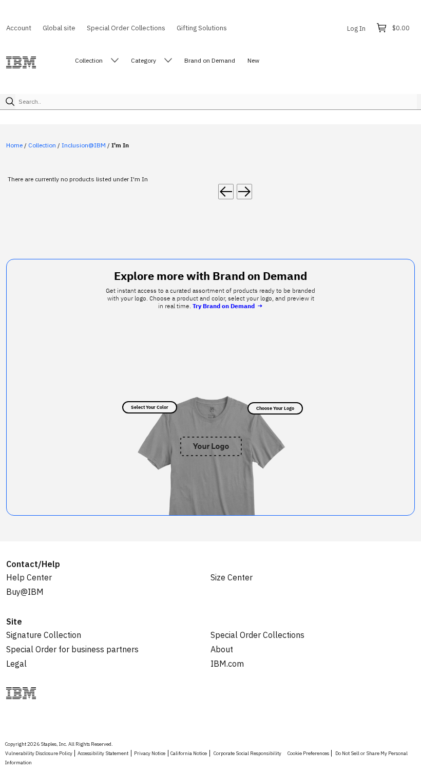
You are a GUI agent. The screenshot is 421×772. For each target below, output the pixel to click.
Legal (16, 663)
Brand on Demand (209, 60)
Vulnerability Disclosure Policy (38, 753)
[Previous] (226, 191)
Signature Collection (43, 635)
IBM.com (227, 663)
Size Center (231, 577)
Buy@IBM (25, 592)
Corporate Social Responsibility (247, 753)
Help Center (29, 577)
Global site (59, 27)
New (253, 60)
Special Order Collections (126, 27)
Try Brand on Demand (227, 306)
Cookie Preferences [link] (308, 753)
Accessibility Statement (103, 753)
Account (18, 27)
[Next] (244, 191)
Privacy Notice (149, 753)
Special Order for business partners (72, 649)
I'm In (120, 145)
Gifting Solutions (202, 27)
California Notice (188, 753)
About (221, 649)
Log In (356, 28)
